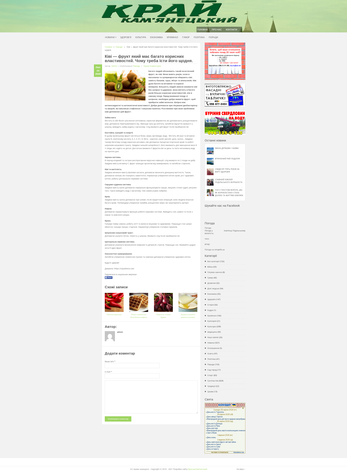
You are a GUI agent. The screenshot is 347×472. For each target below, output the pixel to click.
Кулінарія (211, 321)
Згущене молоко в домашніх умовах (188, 315)
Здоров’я (125, 37)
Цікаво (210, 391)
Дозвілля (211, 283)
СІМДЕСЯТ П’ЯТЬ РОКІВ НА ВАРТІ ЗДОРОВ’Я (227, 170)
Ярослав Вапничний (197, 469)
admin (114, 66)
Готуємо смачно (214, 272)
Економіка (156, 37)
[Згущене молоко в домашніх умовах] (188, 301)
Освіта (210, 353)
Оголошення (213, 348)
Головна (202, 29)
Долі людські (213, 288)
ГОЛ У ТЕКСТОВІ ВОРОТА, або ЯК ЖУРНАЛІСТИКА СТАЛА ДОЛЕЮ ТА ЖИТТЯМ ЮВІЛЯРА (229, 193)
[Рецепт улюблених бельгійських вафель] (138, 301)
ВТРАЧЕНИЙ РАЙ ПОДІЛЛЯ (227, 158)
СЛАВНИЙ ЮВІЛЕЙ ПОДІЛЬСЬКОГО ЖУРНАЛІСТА (228, 180)
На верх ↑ (241, 469)
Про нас (217, 29)
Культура (140, 37)
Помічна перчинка (114, 314)
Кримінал (172, 37)
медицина (212, 332)
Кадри (210, 310)
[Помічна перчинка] (114, 301)
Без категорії (213, 261)
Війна (210, 266)
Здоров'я (211, 299)
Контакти (231, 29)
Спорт (210, 375)
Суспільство (213, 380)
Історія (210, 304)
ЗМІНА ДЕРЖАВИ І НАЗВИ (227, 148)
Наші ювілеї (213, 337)
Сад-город (212, 370)
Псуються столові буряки (163, 315)
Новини (110, 37)
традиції (211, 386)
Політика (199, 37)
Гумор (186, 37)
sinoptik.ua (220, 249)
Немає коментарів (152, 66)
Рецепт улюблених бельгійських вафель (138, 315)
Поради (213, 37)
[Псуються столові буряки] (163, 301)
